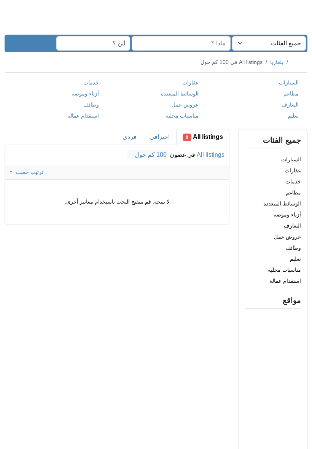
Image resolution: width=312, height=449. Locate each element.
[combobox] (269, 43)
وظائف (89, 105)
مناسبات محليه (181, 116)
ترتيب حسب (28, 172)
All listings (204, 136)
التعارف (289, 105)
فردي (130, 136)
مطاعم (289, 94)
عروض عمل (183, 105)
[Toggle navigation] (15, 14)
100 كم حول (151, 154)
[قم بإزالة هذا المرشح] (249, 300)
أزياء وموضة (85, 94)
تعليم (292, 116)
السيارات (288, 83)
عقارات (188, 83)
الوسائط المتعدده (180, 94)
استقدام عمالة (82, 116)
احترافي (160, 136)
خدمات (91, 83)
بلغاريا (274, 62)
